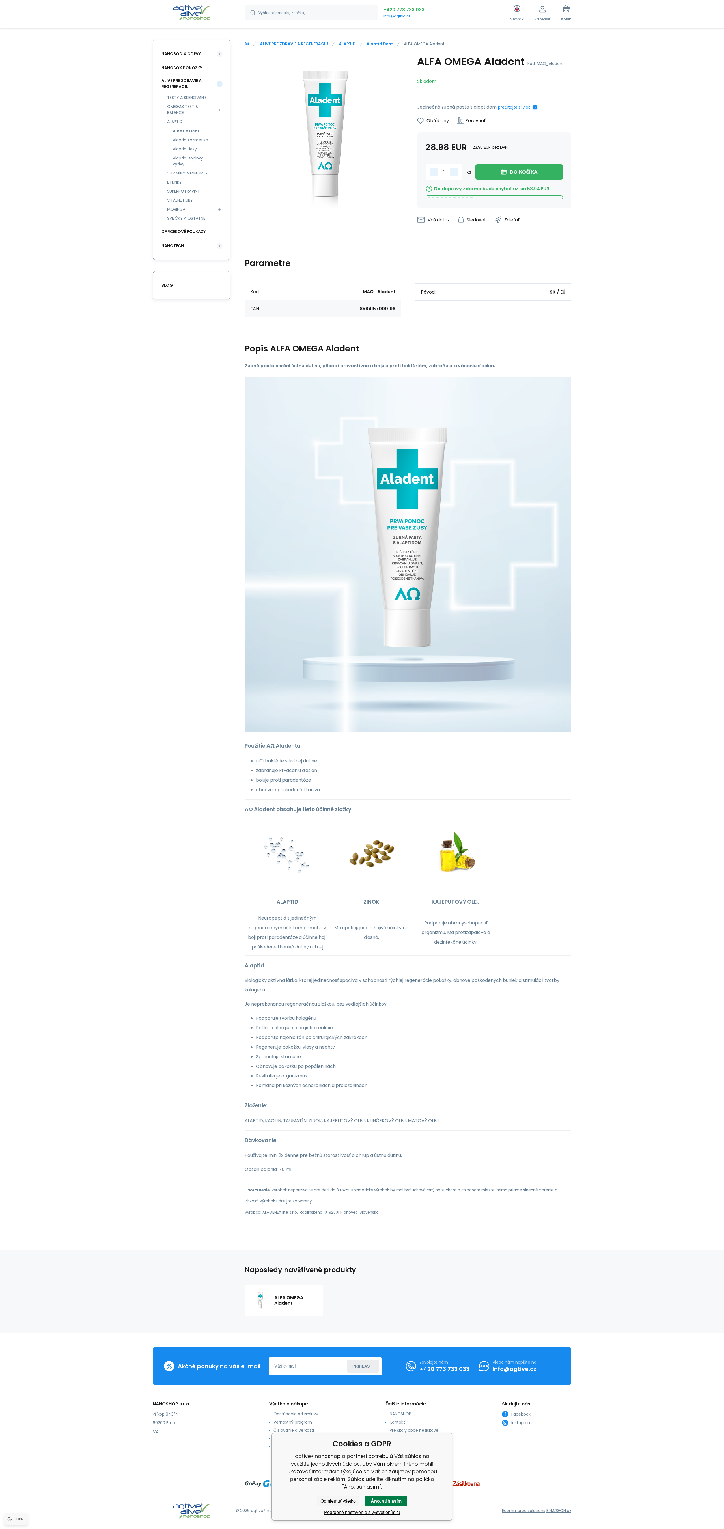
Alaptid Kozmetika (190, 140)
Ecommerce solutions (523, 1510)
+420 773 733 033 (404, 10)
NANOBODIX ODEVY (181, 54)
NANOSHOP (400, 1414)
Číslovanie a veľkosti (293, 1430)
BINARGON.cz (558, 1510)
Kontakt (397, 1422)
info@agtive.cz (397, 16)
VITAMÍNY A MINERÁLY (187, 173)
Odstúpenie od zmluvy (295, 1414)
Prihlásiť (362, 1366)
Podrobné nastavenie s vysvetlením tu (362, 1512)
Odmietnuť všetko (338, 1501)
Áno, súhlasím (386, 1501)
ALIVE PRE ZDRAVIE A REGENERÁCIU (294, 44)
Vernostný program (292, 1422)
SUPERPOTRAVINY (183, 191)
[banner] (191, 13)
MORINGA (176, 209)
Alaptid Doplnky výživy (188, 161)
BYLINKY (174, 182)
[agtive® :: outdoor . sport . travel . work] (247, 43)
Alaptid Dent (380, 44)
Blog (167, 285)
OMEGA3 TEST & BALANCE (183, 109)
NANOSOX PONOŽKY (181, 68)
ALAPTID (347, 44)
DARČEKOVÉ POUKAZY (183, 231)
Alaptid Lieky (185, 149)
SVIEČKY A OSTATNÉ (186, 218)
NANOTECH (172, 246)
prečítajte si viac (514, 107)
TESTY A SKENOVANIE (187, 97)
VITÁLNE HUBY (180, 200)
